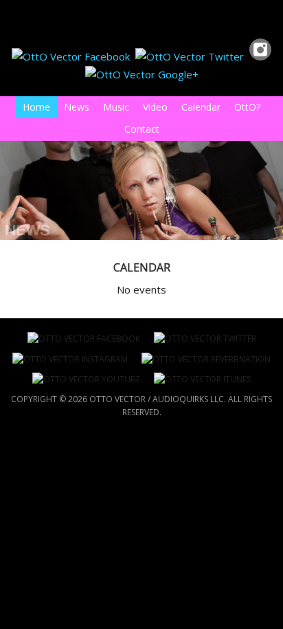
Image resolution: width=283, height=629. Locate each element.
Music (112, 106)
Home (36, 106)
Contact (141, 128)
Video (155, 106)
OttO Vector (2, 18)
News (76, 106)
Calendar (200, 106)
